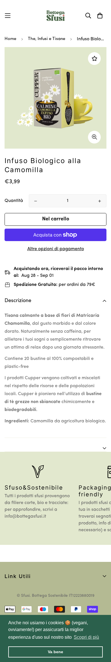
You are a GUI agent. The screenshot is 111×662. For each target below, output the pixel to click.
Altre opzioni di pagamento (55, 249)
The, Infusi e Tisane (46, 39)
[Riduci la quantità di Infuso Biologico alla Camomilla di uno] (35, 201)
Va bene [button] (55, 652)
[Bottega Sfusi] (55, 15)
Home (10, 39)
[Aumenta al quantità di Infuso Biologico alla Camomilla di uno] (99, 201)
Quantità (14, 201)
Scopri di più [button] (86, 637)
